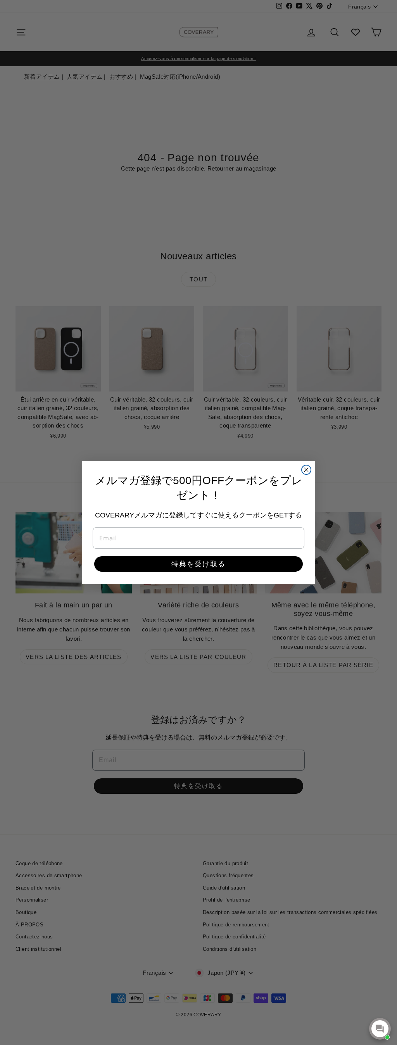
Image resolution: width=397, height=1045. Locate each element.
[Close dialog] (306, 469)
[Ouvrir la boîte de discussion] (380, 1029)
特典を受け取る (198, 564)
